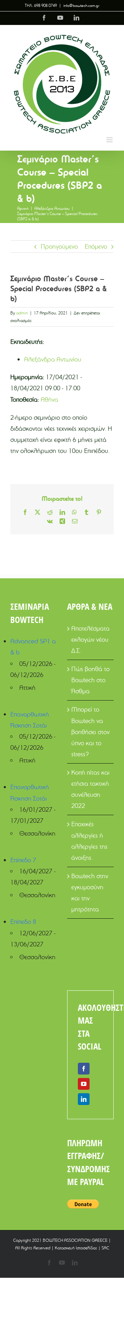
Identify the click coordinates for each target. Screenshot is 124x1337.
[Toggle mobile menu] (110, 139)
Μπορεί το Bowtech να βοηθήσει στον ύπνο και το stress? (90, 731)
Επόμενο (96, 246)
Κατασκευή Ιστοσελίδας (76, 1247)
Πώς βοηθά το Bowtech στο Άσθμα (90, 680)
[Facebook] (84, 1069)
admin (22, 312)
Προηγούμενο (59, 246)
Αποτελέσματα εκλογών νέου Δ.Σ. (90, 639)
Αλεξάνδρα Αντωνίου (52, 359)
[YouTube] (84, 1084)
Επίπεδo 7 (23, 860)
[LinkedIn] (84, 1099)
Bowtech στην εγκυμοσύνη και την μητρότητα (89, 892)
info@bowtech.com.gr (81, 5)
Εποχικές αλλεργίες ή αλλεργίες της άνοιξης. (89, 840)
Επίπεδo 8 (23, 922)
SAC (105, 1247)
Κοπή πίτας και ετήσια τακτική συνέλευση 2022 (90, 789)
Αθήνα (49, 399)
